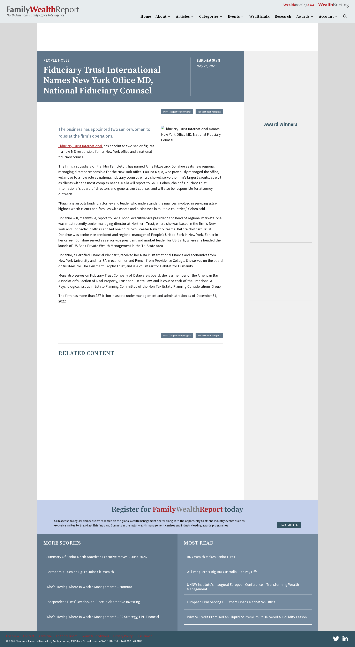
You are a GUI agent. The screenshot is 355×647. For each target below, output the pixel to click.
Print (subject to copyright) (177, 111)
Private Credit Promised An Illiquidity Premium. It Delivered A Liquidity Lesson (247, 617)
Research (283, 16)
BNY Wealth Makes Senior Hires (211, 556)
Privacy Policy (123, 636)
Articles (183, 16)
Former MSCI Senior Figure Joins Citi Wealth (80, 571)
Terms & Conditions (95, 636)
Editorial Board (66, 636)
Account (327, 16)
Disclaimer (144, 636)
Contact (29, 636)
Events (234, 16)
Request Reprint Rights (209, 111)
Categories (209, 16)
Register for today (177, 509)
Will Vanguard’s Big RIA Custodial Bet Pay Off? (222, 571)
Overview (12, 636)
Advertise (45, 636)
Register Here (289, 524)
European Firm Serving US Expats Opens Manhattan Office (231, 602)
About (161, 16)
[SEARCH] (345, 16)
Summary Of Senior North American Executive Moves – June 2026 (96, 556)
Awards (303, 16)
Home (146, 16)
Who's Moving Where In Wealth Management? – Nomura (89, 586)
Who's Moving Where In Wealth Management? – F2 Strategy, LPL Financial (102, 616)
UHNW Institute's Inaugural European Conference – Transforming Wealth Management (243, 586)
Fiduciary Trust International (80, 146)
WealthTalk (259, 16)
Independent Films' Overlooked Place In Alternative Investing (93, 601)
